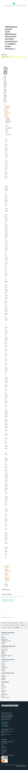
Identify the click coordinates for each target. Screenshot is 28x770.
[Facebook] (9, 611)
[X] (12, 611)
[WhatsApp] (18, 611)
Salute (5, 75)
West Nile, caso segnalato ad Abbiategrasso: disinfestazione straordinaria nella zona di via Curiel (5, 89)
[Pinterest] (15, 611)
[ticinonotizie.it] (14, 706)
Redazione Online (6, 589)
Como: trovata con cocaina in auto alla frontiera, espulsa (14, 5)
